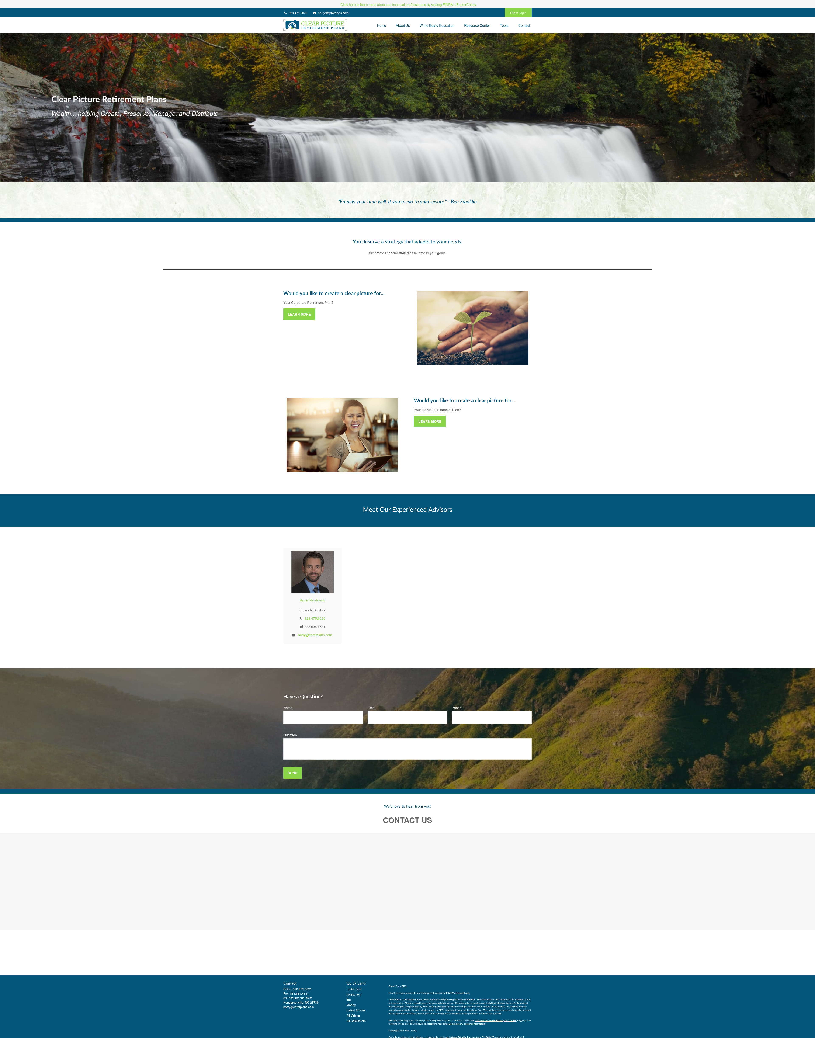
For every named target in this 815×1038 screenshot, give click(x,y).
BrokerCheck (462, 992)
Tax (349, 999)
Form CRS (400, 986)
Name (287, 707)
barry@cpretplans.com (333, 13)
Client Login (518, 13)
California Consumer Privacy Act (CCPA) (496, 1020)
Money (351, 1005)
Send (293, 772)
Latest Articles (356, 1010)
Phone (457, 707)
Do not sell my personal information (467, 1023)
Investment (354, 994)
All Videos (353, 1015)
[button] (381, 25)
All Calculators (356, 1021)
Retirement (354, 989)
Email (372, 707)
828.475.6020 (298, 13)
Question (290, 734)
